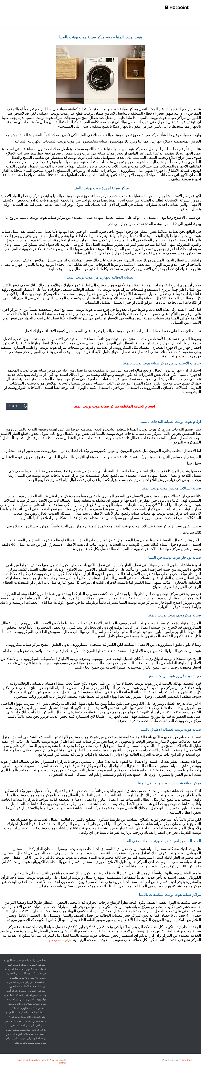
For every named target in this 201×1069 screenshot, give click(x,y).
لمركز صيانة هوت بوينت (58, 940)
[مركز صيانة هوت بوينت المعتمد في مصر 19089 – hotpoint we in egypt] (177, 7)
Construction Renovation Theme (31, 1060)
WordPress (187, 1060)
